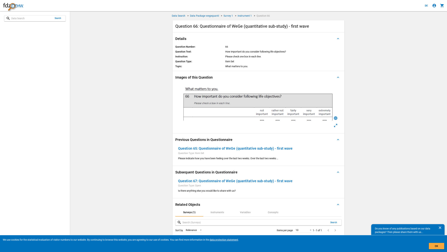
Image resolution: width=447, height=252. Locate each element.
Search (58, 18)
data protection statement (224, 239)
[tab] (189, 212)
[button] (258, 38)
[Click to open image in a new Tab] (335, 125)
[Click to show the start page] (13, 5)
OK (436, 246)
